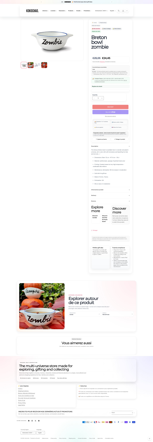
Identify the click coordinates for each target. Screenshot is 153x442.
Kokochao (27, 438)
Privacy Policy (22, 402)
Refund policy (45, 438)
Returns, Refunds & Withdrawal (26, 393)
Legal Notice (21, 405)
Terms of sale (92, 438)
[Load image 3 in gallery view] (37, 65)
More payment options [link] (110, 116)
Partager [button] (95, 230)
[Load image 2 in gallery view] (31, 65)
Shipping (102, 61)
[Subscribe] (132, 413)
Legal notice (100, 438)
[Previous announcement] (41, 2)
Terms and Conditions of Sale (26, 395)
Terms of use (21, 400)
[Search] (118, 11)
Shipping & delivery (23, 391)
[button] (127, 10)
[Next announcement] (112, 2)
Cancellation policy (109, 438)
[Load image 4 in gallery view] (44, 65)
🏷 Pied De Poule (102, 22)
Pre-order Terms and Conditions (26, 398)
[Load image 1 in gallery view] (24, 65)
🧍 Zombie (94, 22)
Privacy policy (54, 438)
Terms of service (62, 438)
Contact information (82, 438)
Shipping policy (72, 438)
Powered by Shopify (35, 438)
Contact (20, 388)
